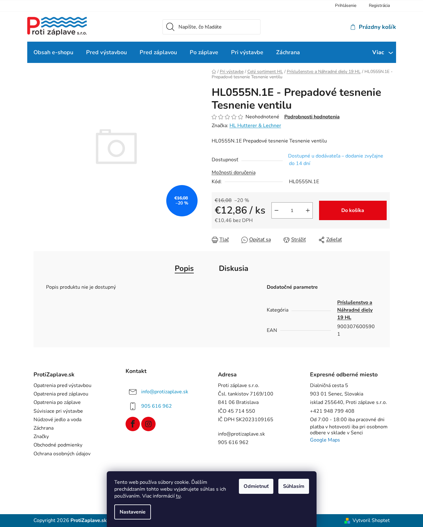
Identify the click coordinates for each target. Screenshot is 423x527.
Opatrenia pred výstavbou (62, 386)
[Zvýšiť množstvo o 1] (307, 210)
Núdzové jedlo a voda (57, 420)
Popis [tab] (184, 268)
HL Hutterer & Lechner (255, 125)
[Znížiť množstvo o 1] (276, 210)
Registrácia (379, 5)
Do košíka (352, 210)
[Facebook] (133, 424)
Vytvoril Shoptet (371, 521)
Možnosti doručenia (233, 172)
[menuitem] (53, 52)
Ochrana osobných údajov (62, 454)
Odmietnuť (256, 486)
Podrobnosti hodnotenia (312, 116)
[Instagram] (148, 424)
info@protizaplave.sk (164, 391)
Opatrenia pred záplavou (61, 394)
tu (178, 496)
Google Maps (325, 440)
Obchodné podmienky (58, 445)
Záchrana (44, 428)
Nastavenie (133, 512)
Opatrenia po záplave (57, 403)
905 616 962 (156, 406)
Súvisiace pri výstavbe (58, 411)
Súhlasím (293, 486)
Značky (41, 437)
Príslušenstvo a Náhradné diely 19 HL (355, 310)
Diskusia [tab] (233, 268)
